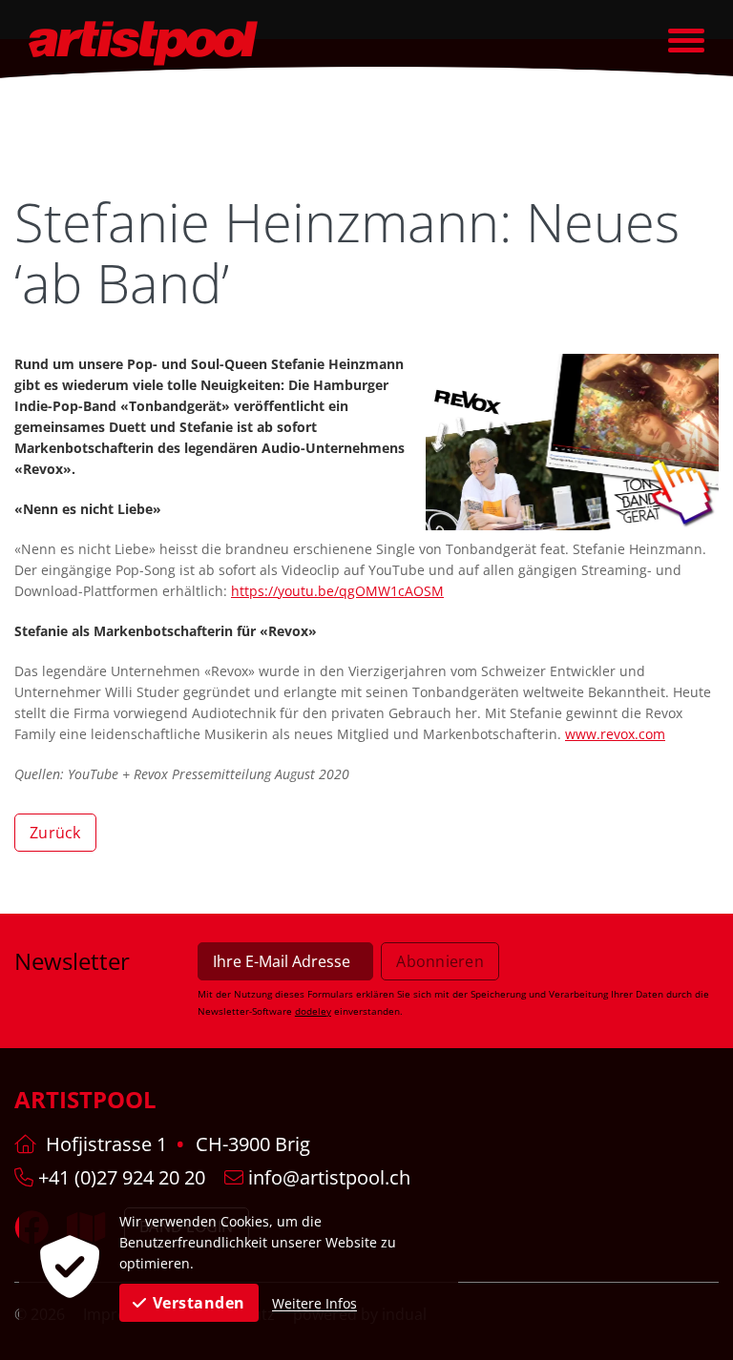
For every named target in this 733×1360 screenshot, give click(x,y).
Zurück (55, 832)
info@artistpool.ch (326, 1177)
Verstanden (199, 1302)
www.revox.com (615, 734)
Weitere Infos (314, 1303)
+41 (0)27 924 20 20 (119, 1177)
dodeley (313, 1011)
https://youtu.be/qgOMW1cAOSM (337, 591)
